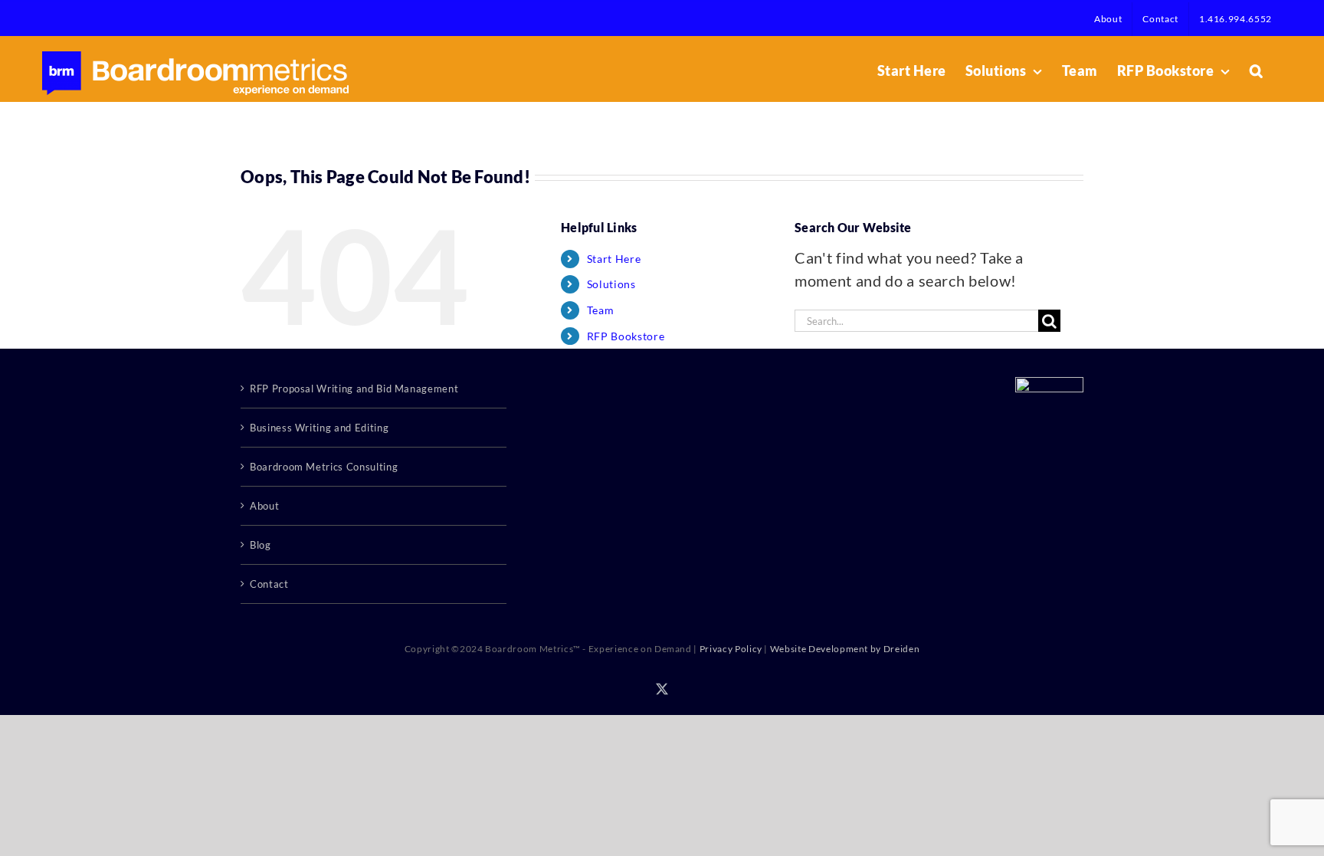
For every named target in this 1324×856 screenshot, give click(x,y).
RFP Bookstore (625, 336)
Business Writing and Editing (319, 427)
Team (600, 309)
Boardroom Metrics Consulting (324, 467)
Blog (260, 545)
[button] (1256, 70)
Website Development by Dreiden (845, 648)
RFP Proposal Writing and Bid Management (354, 388)
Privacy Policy (731, 648)
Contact (269, 584)
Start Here (614, 258)
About (264, 506)
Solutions (611, 283)
